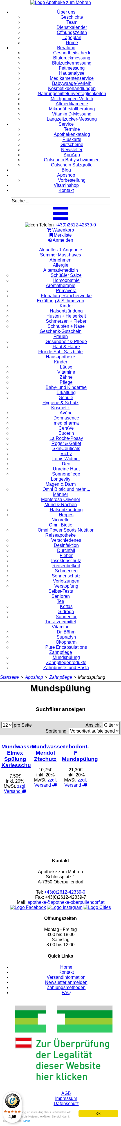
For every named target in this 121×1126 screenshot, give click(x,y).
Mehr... (27, 1121)
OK (98, 1113)
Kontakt (66, 972)
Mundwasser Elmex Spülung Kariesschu (18, 756)
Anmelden (62, 240)
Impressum (66, 1098)
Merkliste (62, 235)
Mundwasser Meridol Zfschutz (48, 753)
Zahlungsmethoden (66, 987)
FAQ (66, 992)
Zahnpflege (60, 677)
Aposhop (34, 677)
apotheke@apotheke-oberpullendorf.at (66, 902)
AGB (66, 1093)
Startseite (9, 677)
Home (66, 967)
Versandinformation (66, 977)
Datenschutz (66, 1103)
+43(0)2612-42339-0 (75, 224)
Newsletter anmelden (66, 982)
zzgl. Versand (15, 789)
